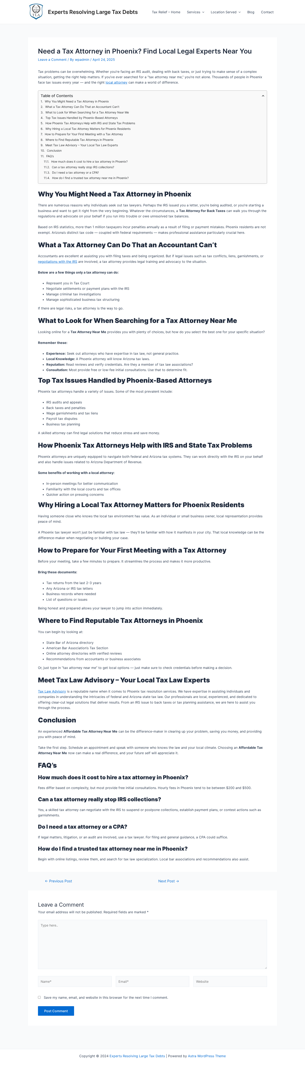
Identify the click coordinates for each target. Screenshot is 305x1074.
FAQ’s (50, 156)
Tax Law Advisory (52, 691)
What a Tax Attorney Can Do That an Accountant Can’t (82, 106)
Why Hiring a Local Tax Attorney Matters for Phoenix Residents (88, 128)
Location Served (224, 12)
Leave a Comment (52, 59)
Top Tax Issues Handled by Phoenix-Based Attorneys (81, 117)
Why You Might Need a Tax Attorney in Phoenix (77, 101)
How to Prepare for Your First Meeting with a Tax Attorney (84, 134)
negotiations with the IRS (57, 261)
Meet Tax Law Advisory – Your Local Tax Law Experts (81, 145)
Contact (267, 12)
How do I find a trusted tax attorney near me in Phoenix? (90, 178)
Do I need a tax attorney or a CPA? (75, 172)
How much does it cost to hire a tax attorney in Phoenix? (89, 161)
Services (193, 12)
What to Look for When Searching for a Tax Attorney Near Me (87, 112)
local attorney (116, 82)
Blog (250, 12)
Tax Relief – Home (166, 12)
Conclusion (54, 150)
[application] (202, 12)
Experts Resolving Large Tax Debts (93, 12)
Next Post (168, 881)
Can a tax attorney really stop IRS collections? (83, 167)
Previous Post (58, 881)
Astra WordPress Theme (207, 1056)
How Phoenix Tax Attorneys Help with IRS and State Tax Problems (90, 123)
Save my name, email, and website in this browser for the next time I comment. (106, 997)
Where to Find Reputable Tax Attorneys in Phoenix (79, 139)
